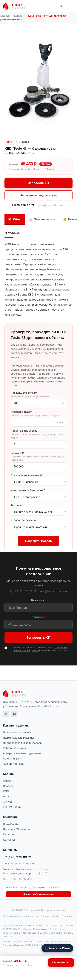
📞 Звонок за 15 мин (57, 948)
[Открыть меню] (70, 6)
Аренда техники (13, 763)
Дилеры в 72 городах (16, 829)
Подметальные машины (18, 737)
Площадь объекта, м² (31, 394)
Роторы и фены (12, 758)
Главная (5, 15)
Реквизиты (68, 916)
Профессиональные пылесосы (22, 742)
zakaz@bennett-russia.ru (52, 205)
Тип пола (16, 505)
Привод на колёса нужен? (26, 475)
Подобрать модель (38, 540)
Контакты (9, 839)
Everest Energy (12, 806)
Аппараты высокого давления (22, 753)
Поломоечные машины (17, 732)
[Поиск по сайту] (61, 6)
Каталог (19, 15)
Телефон (38, 617)
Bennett (8, 780)
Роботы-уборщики (14, 748)
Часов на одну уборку (37, 434)
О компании (10, 824)
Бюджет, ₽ (38, 456)
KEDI (6, 791)
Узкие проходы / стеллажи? (28, 490)
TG (14, 714)
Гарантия (9, 834)
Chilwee (8, 801)
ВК (5, 714)
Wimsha (8, 796)
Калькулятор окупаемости (38, 195)
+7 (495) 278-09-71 (22, 205)
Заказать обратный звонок (38, 894)
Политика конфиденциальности (20, 916)
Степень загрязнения (24, 519)
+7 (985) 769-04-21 (35, 945)
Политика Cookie (50, 916)
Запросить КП (38, 183)
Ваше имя (38, 600)
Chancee (8, 786)
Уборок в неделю (35, 413)
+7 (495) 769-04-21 (24, 941)
